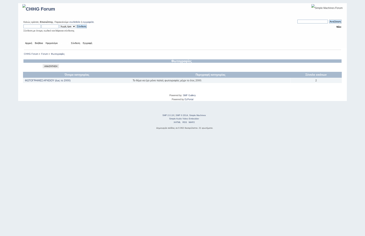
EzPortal (189, 99)
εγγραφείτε (88, 22)
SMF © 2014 (182, 115)
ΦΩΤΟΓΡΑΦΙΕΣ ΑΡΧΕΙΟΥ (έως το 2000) (48, 80)
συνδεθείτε (74, 22)
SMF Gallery (189, 95)
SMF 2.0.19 (168, 115)
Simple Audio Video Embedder (184, 118)
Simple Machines (197, 115)
